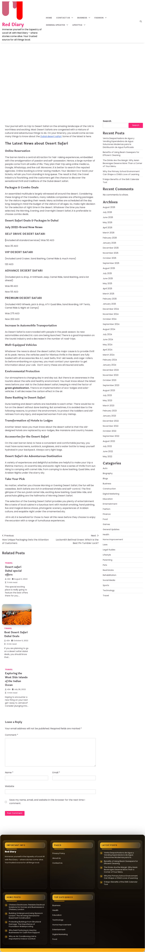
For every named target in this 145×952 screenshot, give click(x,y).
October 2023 (109, 380)
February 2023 (110, 410)
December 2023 (111, 370)
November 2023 (110, 375)
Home (49, 17)
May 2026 (107, 222)
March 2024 (109, 354)
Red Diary (13, 24)
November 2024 (111, 314)
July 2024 (107, 334)
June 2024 (108, 339)
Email (56, 772)
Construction (109, 488)
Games (106, 524)
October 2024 (110, 319)
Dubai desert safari (50, 136)
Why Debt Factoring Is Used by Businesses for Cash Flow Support (24, 931)
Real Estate (108, 570)
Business (82, 17)
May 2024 (107, 344)
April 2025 (107, 288)
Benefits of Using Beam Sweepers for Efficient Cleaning (121, 862)
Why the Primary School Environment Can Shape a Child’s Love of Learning (121, 173)
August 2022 (109, 441)
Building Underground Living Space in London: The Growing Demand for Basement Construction (26, 915)
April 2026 (107, 227)
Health (106, 534)
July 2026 (107, 212)
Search (107, 121)
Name (9, 772)
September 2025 (111, 263)
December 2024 (111, 309)
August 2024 (109, 329)
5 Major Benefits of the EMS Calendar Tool (120, 883)
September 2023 (111, 385)
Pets (105, 565)
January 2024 (109, 364)
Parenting (107, 559)
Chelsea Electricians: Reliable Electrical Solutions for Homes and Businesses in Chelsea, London (27, 907)
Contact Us (63, 17)
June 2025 (108, 278)
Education (108, 498)
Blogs (105, 478)
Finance (107, 514)
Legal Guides (109, 549)
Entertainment (110, 503)
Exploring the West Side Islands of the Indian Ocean (16, 679)
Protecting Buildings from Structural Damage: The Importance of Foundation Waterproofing (25, 924)
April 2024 (107, 349)
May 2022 (107, 456)
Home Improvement (113, 539)
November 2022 (110, 426)
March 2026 (108, 232)
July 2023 (107, 395)
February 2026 (110, 237)
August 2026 (109, 207)
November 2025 (110, 253)
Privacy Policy (58, 853)
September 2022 (111, 436)
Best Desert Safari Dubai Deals (16, 634)
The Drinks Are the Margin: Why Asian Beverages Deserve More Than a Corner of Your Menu (122, 163)
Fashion (99, 17)
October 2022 (109, 431)
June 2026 (108, 217)
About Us (56, 858)
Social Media (109, 580)
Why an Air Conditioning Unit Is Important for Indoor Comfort (22, 937)
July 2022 (107, 446)
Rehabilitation (109, 575)
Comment (11, 735)
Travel (10, 97)
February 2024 (110, 359)
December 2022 (111, 420)
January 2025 (109, 303)
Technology (109, 590)
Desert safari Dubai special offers (13, 571)
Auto (105, 468)
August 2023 (109, 390)
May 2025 (107, 283)
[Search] (141, 21)
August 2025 (109, 268)
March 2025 (108, 293)
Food (105, 519)
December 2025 (111, 247)
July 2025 (107, 273)
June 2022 (108, 451)
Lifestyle (77, 25)
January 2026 (109, 242)
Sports (106, 585)
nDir (10, 109)
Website (9, 786)
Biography (108, 473)
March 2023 (108, 405)
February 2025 (110, 298)
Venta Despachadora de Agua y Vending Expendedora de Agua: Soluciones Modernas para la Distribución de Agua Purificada (118, 143)
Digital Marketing (111, 493)
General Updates (55, 25)
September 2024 (111, 324)
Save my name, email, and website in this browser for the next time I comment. (47, 801)
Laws (105, 544)
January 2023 (109, 415)
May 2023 (107, 400)
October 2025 (109, 258)
